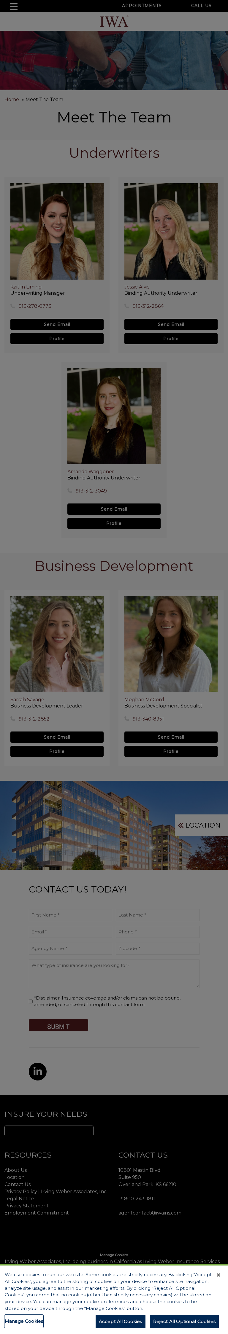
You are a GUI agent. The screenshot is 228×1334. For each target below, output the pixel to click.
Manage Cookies (24, 1321)
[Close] (218, 1275)
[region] (114, 1299)
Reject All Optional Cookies (184, 1321)
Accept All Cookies (120, 1321)
